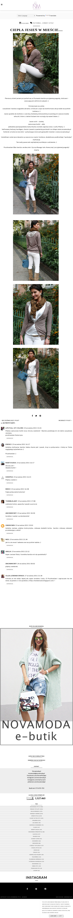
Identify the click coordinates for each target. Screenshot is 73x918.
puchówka (35, 856)
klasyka (35, 834)
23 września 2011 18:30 (26, 513)
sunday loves (35, 838)
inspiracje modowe (35, 825)
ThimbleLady (11, 501)
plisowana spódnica (35, 859)
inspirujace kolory (35, 854)
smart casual (35, 829)
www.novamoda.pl (64, 129)
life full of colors (14, 428)
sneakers (35, 843)
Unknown (10, 525)
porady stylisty (35, 809)
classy (35, 827)
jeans (35, 850)
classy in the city (35, 818)
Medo (8, 489)
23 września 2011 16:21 (22, 477)
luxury (35, 870)
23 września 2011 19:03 (24, 525)
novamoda (35, 863)
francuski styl (35, 868)
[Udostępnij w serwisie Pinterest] (40, 416)
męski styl (35, 866)
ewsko (9, 444)
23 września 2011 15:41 (33, 428)
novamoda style (35, 806)
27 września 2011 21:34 (33, 576)
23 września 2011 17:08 (26, 501)
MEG (7, 539)
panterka (37, 23)
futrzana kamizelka (35, 861)
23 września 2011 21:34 (18, 539)
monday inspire (35, 813)
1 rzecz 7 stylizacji (35, 845)
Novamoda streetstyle (35, 831)
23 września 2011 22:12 (20, 551)
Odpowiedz (10, 438)
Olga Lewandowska (15, 576)
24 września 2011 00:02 (26, 563)
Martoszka (11, 463)
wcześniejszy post (10, 420)
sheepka (9, 477)
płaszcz (35, 836)
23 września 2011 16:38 (20, 489)
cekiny (35, 852)
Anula (8, 551)
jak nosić (35, 822)
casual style (35, 847)
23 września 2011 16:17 (21, 444)
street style (48, 23)
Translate (52, 15)
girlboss (35, 820)
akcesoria (35, 841)
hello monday (35, 811)
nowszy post (65, 420)
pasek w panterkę (36, 129)
